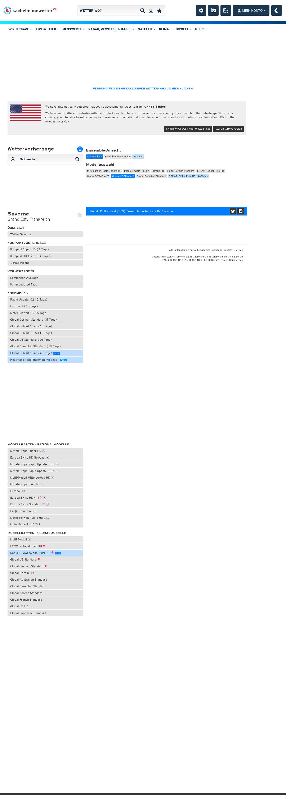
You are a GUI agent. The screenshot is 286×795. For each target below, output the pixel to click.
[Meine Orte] (159, 10)
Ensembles (18, 293)
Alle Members (94, 156)
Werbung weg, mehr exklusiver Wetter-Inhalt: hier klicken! (143, 88)
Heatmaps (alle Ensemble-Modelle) (38, 359)
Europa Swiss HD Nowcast (28, 457)
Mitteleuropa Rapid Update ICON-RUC (36, 471)
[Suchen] (142, 10)
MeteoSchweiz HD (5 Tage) (29, 313)
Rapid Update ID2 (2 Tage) (29, 299)
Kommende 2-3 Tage (24, 277)
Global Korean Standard (26, 593)
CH (55, 9)
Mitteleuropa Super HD (26, 450)
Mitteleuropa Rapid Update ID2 (104, 170)
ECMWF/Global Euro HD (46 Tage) (188, 176)
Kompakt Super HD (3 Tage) (29, 249)
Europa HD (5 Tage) (24, 306)
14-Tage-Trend (20, 262)
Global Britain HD (22, 573)
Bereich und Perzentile (117, 156)
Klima (164, 29)
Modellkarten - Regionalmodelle (38, 444)
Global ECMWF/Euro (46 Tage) (34, 353)
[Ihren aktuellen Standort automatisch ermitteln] (151, 10)
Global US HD (19, 606)
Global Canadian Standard (28, 586)
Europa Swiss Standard (26, 504)
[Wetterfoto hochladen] (213, 10)
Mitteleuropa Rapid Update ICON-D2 (34, 464)
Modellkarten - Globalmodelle (37, 533)
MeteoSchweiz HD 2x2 (25, 524)
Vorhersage (19, 29)
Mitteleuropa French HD (26, 484)
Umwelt (182, 29)
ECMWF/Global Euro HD (26, 546)
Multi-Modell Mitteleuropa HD (30, 477)
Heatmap (138, 156)
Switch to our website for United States (188, 128)
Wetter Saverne (20, 234)
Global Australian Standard (28, 579)
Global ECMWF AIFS (98, 176)
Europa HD (17, 491)
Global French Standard (26, 599)
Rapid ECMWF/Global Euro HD (35, 552)
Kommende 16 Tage (23, 284)
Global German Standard (27, 566)
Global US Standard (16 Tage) (31, 339)
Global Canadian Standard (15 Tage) (35, 346)
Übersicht (17, 227)
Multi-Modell (19, 539)
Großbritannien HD (23, 511)
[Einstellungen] (201, 10)
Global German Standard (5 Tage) (33, 319)
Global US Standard (23, 559)
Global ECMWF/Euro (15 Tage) (31, 326)
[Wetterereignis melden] (225, 10)
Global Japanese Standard (28, 613)
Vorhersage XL (21, 271)
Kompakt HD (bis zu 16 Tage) (30, 256)
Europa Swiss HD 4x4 (25, 497)
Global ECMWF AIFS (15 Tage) (31, 333)
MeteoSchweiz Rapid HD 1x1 (29, 517)
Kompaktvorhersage (27, 243)
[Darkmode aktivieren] (276, 10)
